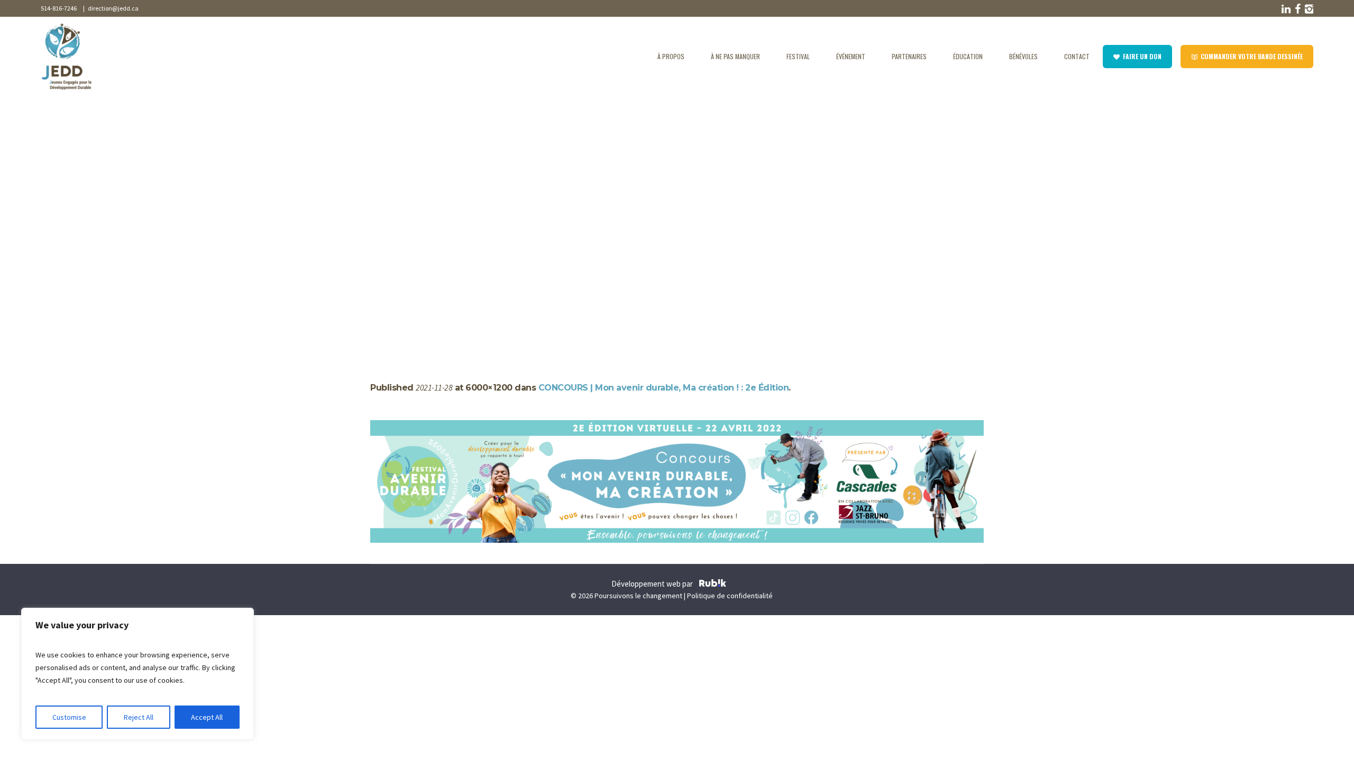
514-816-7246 (59, 8)
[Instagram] (1308, 9)
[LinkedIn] (1284, 9)
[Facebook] (1296, 9)
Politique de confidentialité (730, 595)
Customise (69, 717)
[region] (137, 674)
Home (380, 286)
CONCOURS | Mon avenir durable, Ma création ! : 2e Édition (496, 286)
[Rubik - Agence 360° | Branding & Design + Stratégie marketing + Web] (713, 584)
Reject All (138, 717)
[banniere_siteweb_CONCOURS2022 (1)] (677, 481)
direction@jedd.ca (112, 8)
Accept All (207, 717)
